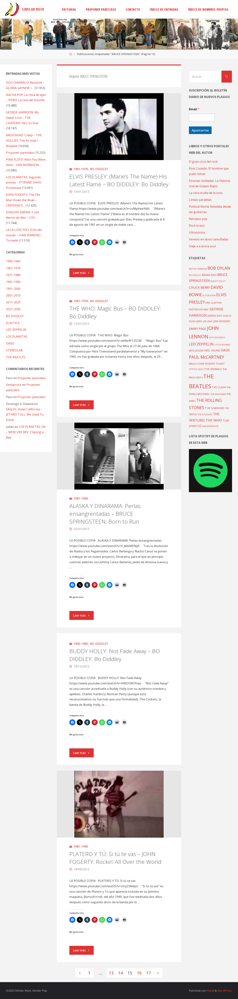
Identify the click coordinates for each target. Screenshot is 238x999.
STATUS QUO (196, 369)
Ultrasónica (197, 232)
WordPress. (225, 990)
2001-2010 (13, 295)
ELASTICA (13, 323)
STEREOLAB (14, 350)
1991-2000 (13, 289)
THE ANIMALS (213, 369)
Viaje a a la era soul (202, 246)
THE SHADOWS (214, 408)
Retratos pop (198, 219)
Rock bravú (197, 225)
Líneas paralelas (200, 200)
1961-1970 (80, 169)
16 (139, 973)
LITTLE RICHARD (222, 344)
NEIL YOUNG (212, 350)
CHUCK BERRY (199, 287)
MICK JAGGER (196, 350)
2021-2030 (13, 309)
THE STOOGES (204, 414)
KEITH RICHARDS (217, 337)
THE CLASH (219, 387)
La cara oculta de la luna (205, 193)
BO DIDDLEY (99, 169)
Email (194, 109)
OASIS (10, 343)
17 (148, 973)
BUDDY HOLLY (218, 281)
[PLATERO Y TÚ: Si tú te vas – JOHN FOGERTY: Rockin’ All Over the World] (119, 804)
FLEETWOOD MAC (199, 309)
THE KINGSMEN (218, 394)
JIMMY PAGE (197, 329)
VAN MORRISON (210, 426)
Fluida (210, 990)
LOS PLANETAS (16, 336)
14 (120, 973)
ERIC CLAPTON (213, 302)
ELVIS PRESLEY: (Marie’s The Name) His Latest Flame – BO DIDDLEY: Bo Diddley (118, 180)
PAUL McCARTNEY (206, 357)
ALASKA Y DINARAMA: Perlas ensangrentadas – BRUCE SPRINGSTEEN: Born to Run (104, 513)
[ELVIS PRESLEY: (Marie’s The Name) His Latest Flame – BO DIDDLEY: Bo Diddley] (119, 126)
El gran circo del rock (203, 162)
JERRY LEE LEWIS (205, 321)
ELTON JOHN (209, 295)
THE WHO (214, 420)
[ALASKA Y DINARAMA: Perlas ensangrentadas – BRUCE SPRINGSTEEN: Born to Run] (119, 456)
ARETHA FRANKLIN (198, 268)
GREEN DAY (214, 315)
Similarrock (14, 385)
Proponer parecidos (32, 378)
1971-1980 (13, 275)
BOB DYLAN (219, 268)
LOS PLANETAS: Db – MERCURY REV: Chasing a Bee (26, 432)
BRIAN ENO (209, 275)
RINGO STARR (196, 363)
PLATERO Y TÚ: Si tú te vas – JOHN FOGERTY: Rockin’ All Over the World (115, 858)
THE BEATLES (15, 357)
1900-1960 (80, 644)
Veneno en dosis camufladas (208, 239)
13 (111, 973)
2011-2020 (13, 302)
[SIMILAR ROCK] (12, 9)
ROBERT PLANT (215, 363)
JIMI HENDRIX (221, 321)
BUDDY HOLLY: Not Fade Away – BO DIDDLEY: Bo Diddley (114, 655)
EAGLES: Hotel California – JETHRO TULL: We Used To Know (25, 414)
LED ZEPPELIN (16, 330)
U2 (199, 426)
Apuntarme (200, 130)
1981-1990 (80, 498)
